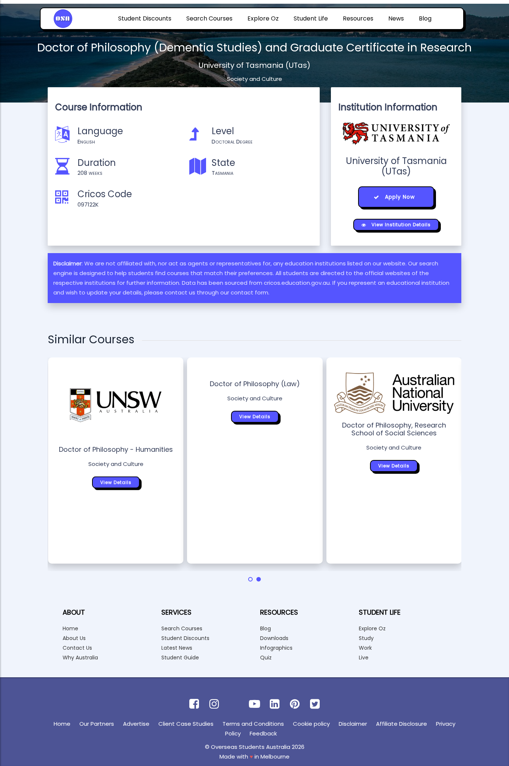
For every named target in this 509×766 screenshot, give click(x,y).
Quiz (266, 657)
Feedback (263, 733)
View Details (116, 482)
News (396, 18)
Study (366, 638)
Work (365, 648)
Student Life (311, 18)
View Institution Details (400, 224)
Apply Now (399, 197)
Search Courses (209, 18)
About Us (74, 638)
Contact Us (77, 648)
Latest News (176, 648)
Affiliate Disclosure (401, 724)
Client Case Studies (186, 724)
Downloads (274, 638)
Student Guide (180, 657)
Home (70, 628)
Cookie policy (311, 724)
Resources (358, 18)
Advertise (136, 724)
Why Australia (80, 657)
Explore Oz (263, 18)
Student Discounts (144, 18)
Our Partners (96, 724)
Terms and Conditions (253, 724)
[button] (250, 579)
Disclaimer (353, 724)
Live (364, 657)
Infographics (276, 648)
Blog (425, 18)
